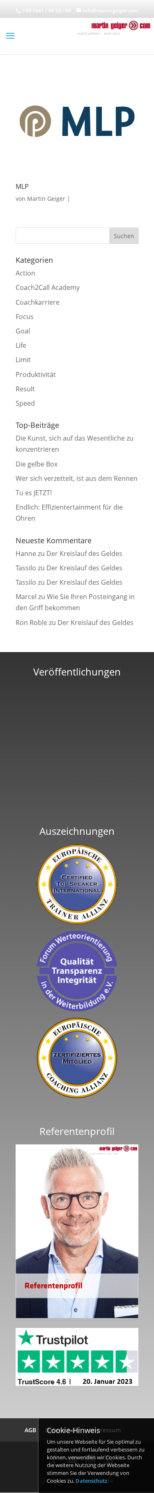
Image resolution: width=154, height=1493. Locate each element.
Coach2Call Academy (48, 287)
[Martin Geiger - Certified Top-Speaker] (77, 884)
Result (25, 388)
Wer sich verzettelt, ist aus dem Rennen (77, 478)
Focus (25, 316)
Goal (23, 330)
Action (25, 273)
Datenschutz (91, 1480)
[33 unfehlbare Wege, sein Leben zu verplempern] (77, 806)
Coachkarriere (38, 302)
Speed (25, 403)
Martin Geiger (46, 198)
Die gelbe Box (36, 464)
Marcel (26, 596)
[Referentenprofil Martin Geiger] (77, 1315)
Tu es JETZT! (34, 492)
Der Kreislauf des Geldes (84, 553)
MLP (22, 186)
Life (21, 345)
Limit (23, 359)
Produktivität (36, 374)
